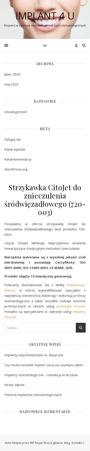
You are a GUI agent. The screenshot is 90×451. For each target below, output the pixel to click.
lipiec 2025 (12, 74)
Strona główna (52, 443)
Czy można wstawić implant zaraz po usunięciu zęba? (43, 365)
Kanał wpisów (14, 149)
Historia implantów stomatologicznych (33, 394)
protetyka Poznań (71, 306)
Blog (67, 443)
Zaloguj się (12, 139)
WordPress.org (16, 169)
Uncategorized (15, 112)
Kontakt (77, 443)
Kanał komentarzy (17, 159)
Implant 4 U (45, 16)
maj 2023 (11, 84)
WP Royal (36, 443)
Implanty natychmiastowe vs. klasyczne (33, 355)
